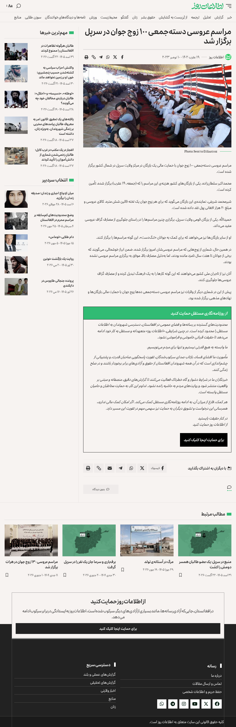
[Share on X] (115, 57)
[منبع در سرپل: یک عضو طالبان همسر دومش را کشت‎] (204, 541)
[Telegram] (172, 704)
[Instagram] (184, 704)
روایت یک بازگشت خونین (58, 258)
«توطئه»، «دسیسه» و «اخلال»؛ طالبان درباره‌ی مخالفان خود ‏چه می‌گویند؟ (54, 98)
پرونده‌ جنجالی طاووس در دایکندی (57, 282)
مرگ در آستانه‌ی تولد (159, 561)
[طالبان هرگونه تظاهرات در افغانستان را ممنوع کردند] (16, 51)
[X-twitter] (206, 704)
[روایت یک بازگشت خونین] (16, 264)
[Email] (110, 468)
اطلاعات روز (216, 57)
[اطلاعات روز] (207, 6)
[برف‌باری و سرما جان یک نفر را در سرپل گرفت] (89, 541)
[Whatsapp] (161, 704)
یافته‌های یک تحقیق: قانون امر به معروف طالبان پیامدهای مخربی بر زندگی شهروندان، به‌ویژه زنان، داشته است (53, 126)
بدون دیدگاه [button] (98, 489)
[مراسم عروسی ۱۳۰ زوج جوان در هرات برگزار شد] (31, 541)
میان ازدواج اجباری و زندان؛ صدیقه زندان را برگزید (52, 195)
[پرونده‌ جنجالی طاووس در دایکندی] (16, 286)
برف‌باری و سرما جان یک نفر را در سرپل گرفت (90, 564)
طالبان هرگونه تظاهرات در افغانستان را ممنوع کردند (57, 47)
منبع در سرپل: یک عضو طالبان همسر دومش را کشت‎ (205, 564)
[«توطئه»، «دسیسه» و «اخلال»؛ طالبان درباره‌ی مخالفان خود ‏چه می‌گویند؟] (16, 99)
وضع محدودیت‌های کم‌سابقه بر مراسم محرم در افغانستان (54, 217)
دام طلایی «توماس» (61, 237)
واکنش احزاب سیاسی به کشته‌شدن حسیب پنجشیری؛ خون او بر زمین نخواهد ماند (55, 72)
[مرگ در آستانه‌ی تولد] (147, 541)
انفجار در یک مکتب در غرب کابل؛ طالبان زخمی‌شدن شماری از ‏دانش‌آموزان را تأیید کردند (54, 154)
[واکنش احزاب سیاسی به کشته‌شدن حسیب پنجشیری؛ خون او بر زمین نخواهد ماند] (16, 73)
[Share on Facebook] (122, 57)
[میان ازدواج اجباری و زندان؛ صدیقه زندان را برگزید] (16, 199)
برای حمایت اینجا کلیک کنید (204, 439)
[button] (227, 6)
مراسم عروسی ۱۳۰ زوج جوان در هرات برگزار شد (32, 564)
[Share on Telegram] (100, 57)
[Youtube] (195, 704)
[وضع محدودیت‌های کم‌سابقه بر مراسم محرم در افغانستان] (16, 221)
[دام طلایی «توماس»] (16, 243)
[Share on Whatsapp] (108, 57)
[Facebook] (217, 704)
